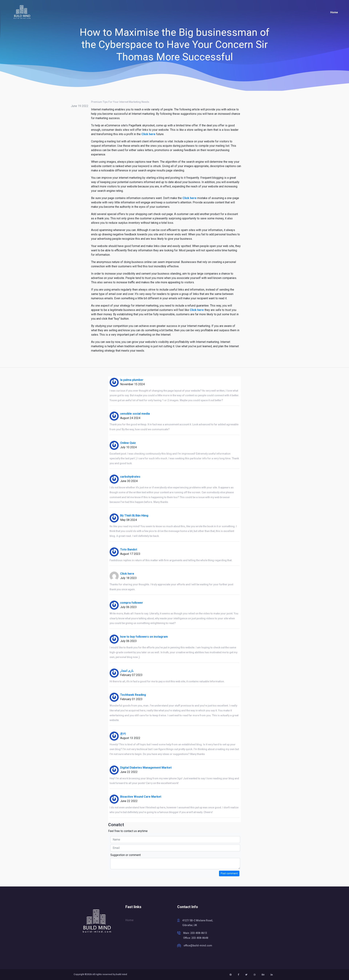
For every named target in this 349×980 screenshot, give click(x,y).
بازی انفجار (126, 670)
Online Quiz (128, 443)
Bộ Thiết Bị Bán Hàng (134, 515)
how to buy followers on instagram (144, 636)
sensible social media (135, 413)
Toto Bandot (128, 549)
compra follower (131, 602)
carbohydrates (130, 476)
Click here (148, 134)
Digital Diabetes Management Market (146, 767)
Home (334, 12)
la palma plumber (131, 380)
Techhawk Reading (133, 694)
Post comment (229, 873)
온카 (123, 733)
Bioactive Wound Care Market (140, 796)
